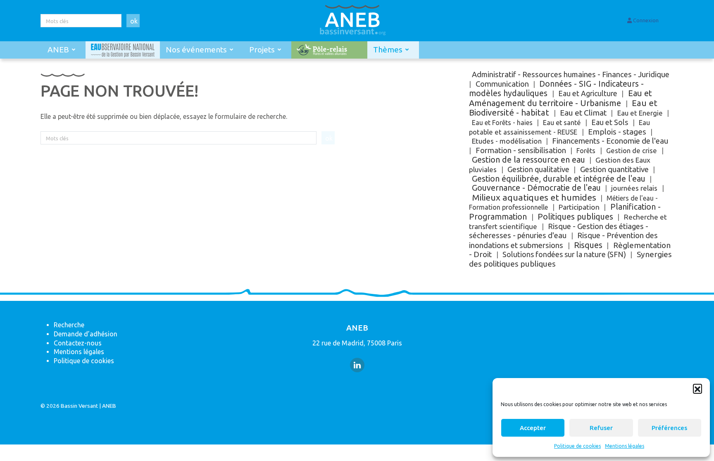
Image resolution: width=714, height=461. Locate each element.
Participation (579, 207)
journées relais (634, 188)
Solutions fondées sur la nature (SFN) (564, 254)
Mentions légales (624, 446)
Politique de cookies (577, 446)
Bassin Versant (79, 405)
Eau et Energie (640, 113)
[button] (697, 388)
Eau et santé (562, 122)
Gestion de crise (631, 150)
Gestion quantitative (614, 169)
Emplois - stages (617, 131)
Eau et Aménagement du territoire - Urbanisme (560, 98)
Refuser (601, 427)
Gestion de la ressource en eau (528, 159)
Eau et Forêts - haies (502, 122)
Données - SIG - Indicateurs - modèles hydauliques (556, 88)
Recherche (69, 325)
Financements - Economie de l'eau (610, 140)
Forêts (585, 150)
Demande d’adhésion (85, 334)
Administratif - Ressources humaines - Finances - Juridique (570, 74)
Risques (588, 245)
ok (134, 21)
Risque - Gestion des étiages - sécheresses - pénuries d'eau (558, 231)
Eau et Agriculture (587, 93)
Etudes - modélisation (507, 141)
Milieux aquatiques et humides (534, 197)
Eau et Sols (609, 122)
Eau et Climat (583, 112)
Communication (502, 84)
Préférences (669, 427)
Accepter (533, 427)
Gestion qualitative (538, 169)
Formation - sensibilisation (521, 150)
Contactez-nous (78, 343)
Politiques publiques (575, 216)
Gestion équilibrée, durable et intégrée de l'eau (558, 178)
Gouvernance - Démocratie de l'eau (536, 187)
